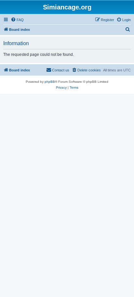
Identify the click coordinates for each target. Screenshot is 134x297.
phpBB (50, 81)
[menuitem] (17, 20)
